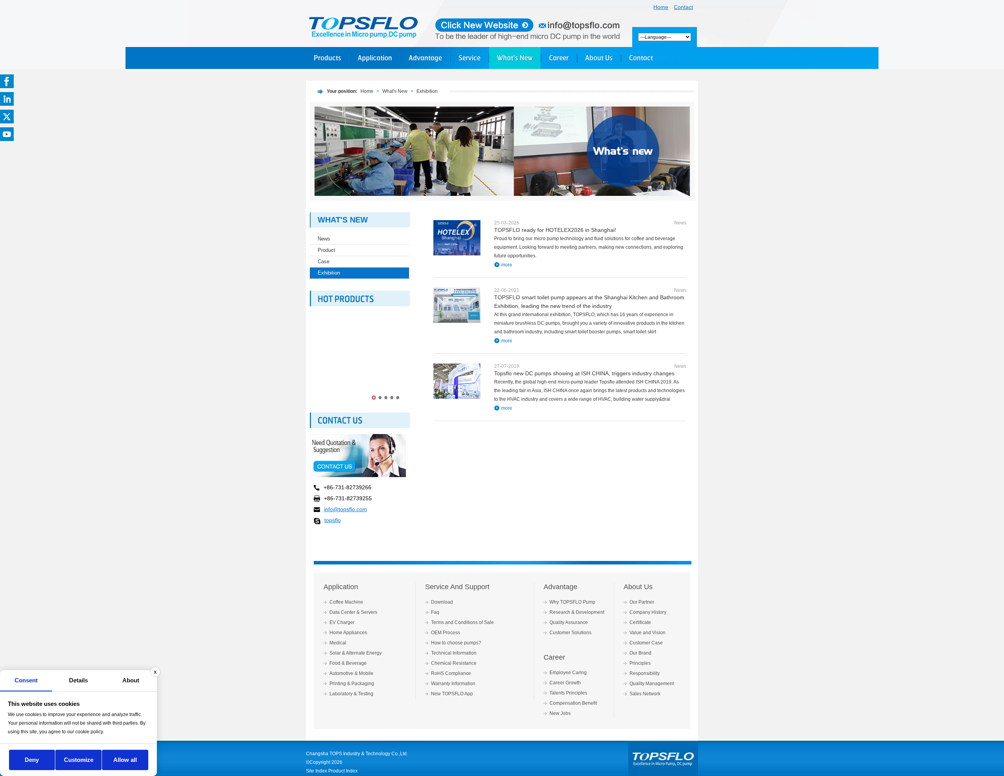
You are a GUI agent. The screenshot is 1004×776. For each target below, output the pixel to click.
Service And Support (457, 587)
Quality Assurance (568, 622)
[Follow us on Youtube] (7, 134)
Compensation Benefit (573, 703)
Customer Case (646, 643)
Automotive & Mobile (351, 673)
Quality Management (651, 683)
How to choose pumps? (456, 643)
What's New (515, 58)
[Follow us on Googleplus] (7, 99)
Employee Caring (568, 672)
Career (559, 58)
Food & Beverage (348, 663)
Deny (32, 759)
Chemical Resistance (454, 663)
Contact (683, 7)
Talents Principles (568, 693)
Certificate (640, 622)
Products (327, 58)
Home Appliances (348, 632)
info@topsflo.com (345, 509)
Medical (337, 643)
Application (375, 58)
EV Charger (342, 622)
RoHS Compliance (451, 673)
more (506, 265)
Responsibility (644, 673)
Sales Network (644, 693)
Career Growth (565, 683)
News (324, 239)
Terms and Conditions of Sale (462, 622)
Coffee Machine (346, 602)
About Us (599, 58)
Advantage (425, 58)
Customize (78, 759)
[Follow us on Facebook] (7, 81)
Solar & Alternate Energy (355, 653)
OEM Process (445, 632)
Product (326, 250)
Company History (647, 612)
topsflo (332, 520)
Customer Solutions (570, 632)
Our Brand (640, 653)
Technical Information (454, 653)
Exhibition (427, 91)
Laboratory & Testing (351, 693)
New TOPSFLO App (452, 693)
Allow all (125, 759)
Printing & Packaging (351, 683)
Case (323, 261)
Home (660, 7)
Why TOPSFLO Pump (572, 602)
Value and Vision (647, 632)
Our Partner (641, 602)
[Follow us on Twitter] (7, 116)
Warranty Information (453, 683)
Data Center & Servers (353, 612)
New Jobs (560, 713)
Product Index (343, 771)
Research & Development (576, 612)
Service (469, 58)
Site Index (316, 771)
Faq (435, 612)
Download (442, 602)
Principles (640, 663)
